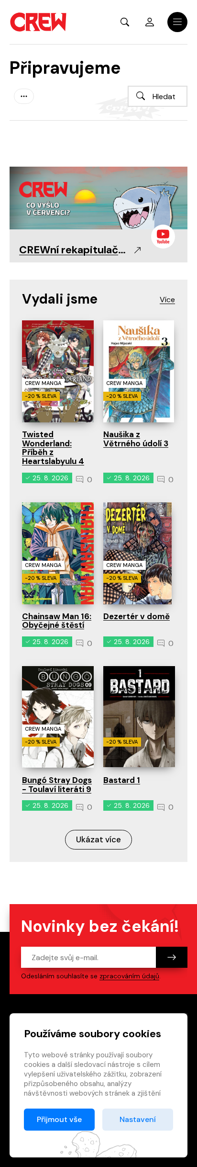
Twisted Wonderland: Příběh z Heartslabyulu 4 (53, 447)
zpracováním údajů (129, 976)
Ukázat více (98, 839)
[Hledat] (140, 96)
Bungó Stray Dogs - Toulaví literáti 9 (57, 784)
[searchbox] (157, 96)
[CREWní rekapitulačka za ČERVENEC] (98, 198)
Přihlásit (150, 22)
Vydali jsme (60, 299)
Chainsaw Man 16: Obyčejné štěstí (56, 621)
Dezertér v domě (136, 616)
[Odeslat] (171, 957)
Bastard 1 (121, 780)
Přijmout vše (59, 1119)
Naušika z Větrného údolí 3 (135, 439)
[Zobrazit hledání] (125, 22)
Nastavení (138, 1119)
